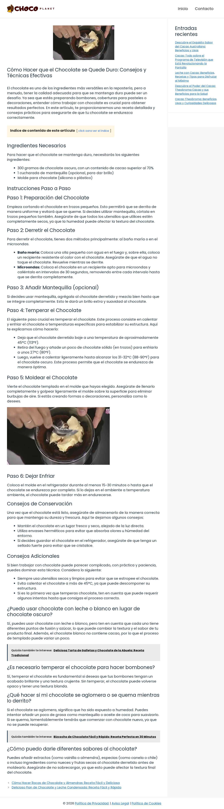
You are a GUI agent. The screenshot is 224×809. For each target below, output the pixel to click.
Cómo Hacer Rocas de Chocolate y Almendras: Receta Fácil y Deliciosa (66, 783)
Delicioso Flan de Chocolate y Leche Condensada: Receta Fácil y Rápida (66, 787)
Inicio (183, 8)
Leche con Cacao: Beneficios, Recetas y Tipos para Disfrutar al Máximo (196, 77)
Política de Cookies (146, 803)
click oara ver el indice (93, 131)
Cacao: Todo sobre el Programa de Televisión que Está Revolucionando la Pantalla (194, 61)
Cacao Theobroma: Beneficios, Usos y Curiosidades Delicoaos (196, 101)
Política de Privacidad (91, 803)
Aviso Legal (120, 803)
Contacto (204, 8)
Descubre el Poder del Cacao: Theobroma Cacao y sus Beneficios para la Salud (195, 90)
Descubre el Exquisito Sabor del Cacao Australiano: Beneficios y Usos (194, 46)
